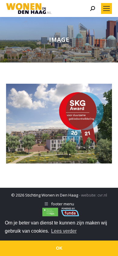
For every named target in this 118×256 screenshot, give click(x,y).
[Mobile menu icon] (106, 8)
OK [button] (59, 248)
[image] (59, 123)
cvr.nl (102, 195)
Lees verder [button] (64, 231)
